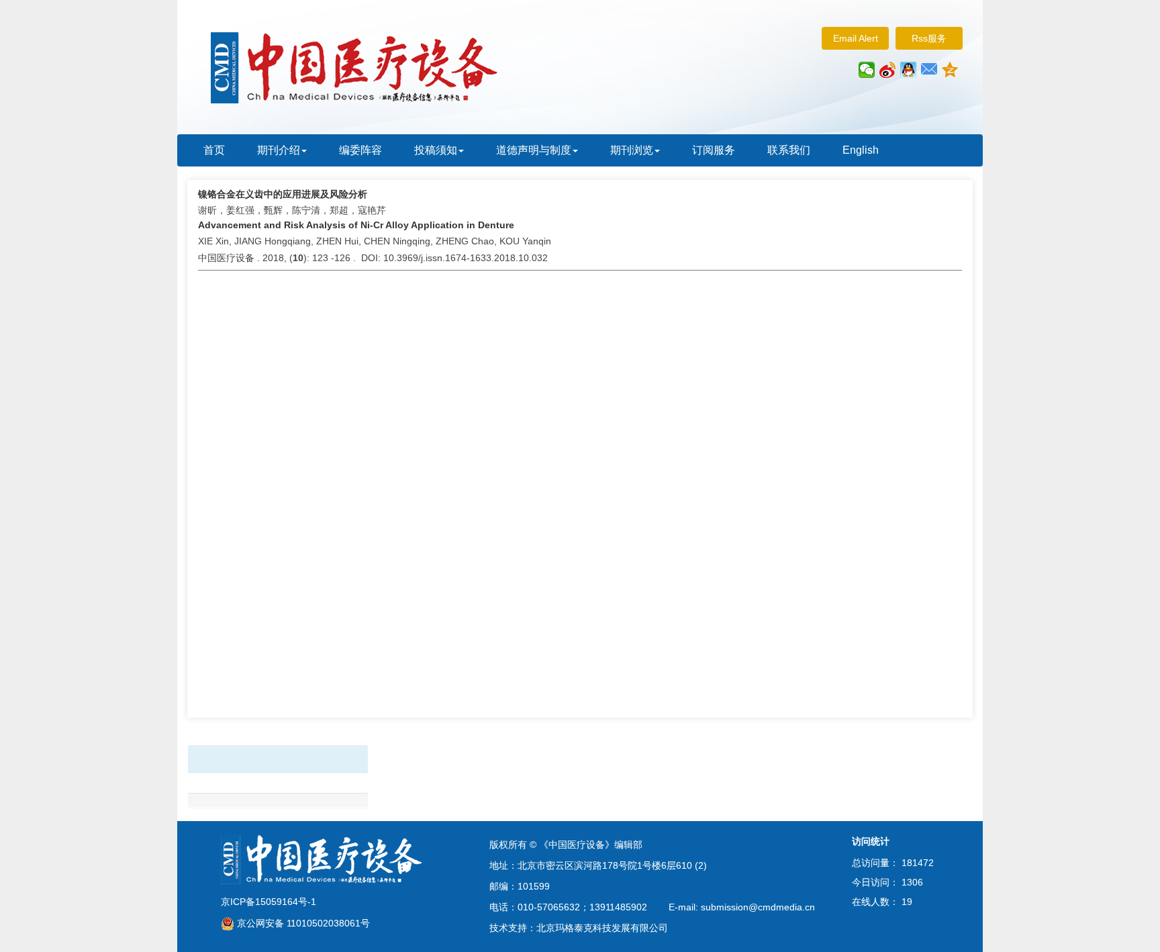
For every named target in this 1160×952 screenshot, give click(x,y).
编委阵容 (360, 150)
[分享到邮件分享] (929, 70)
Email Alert (855, 38)
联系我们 (788, 150)
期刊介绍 (278, 150)
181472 (918, 862)
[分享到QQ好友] (908, 70)
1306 (912, 882)
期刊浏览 (631, 150)
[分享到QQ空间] (950, 70)
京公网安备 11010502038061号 (302, 923)
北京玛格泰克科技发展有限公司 (602, 927)
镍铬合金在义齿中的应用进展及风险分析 (282, 194)
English (860, 150)
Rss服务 (929, 38)
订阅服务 (713, 150)
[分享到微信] (867, 70)
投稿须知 (435, 150)
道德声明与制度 (533, 150)
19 (907, 901)
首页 (214, 150)
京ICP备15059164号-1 (268, 901)
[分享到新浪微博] (887, 70)
